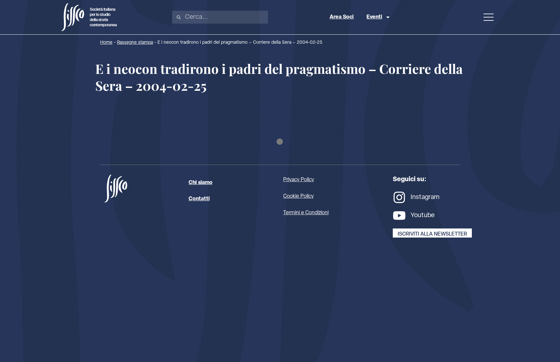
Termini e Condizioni (306, 213)
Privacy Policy (298, 179)
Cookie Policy (298, 196)
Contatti (199, 199)
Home (106, 42)
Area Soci (342, 17)
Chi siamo (201, 182)
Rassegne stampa (135, 42)
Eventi (374, 17)
